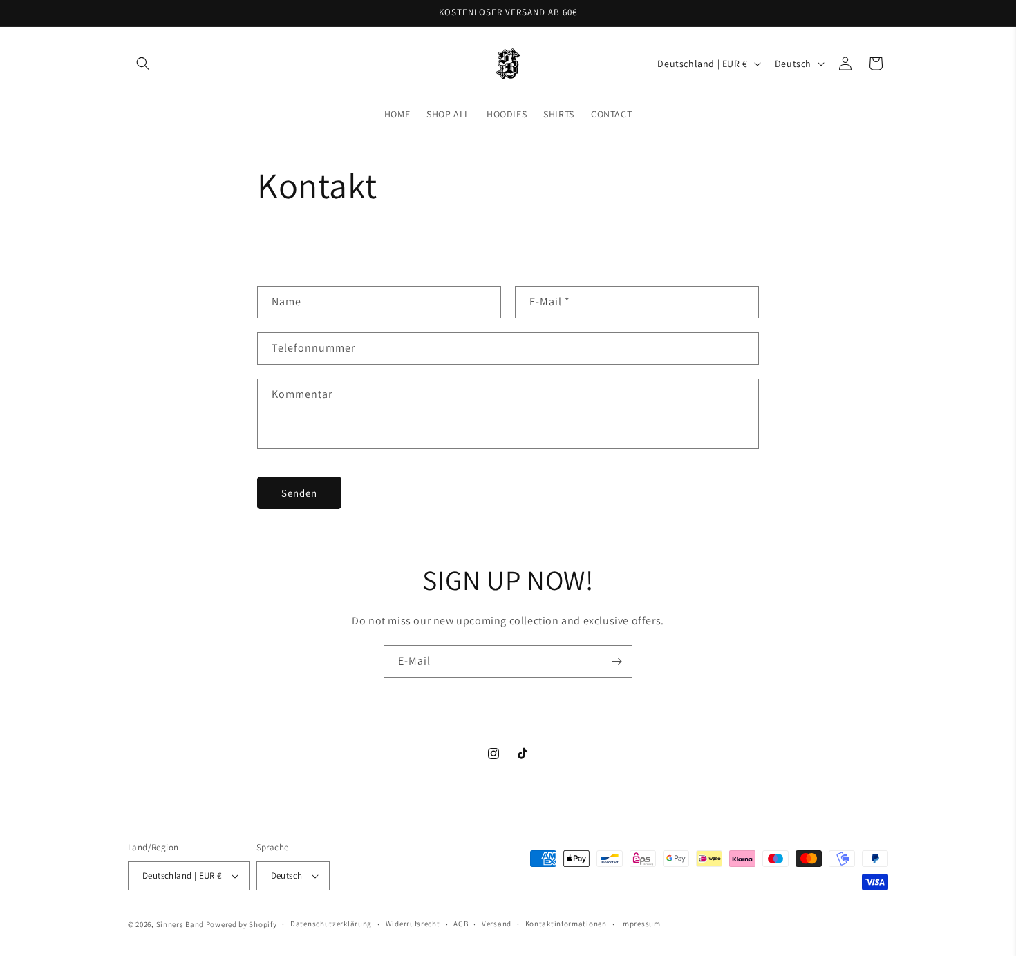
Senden (299, 492)
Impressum (640, 923)
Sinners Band (180, 924)
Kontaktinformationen (566, 923)
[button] (143, 63)
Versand (496, 923)
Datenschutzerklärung (331, 923)
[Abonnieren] (616, 661)
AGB (460, 923)
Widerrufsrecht (413, 923)
